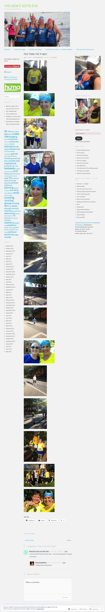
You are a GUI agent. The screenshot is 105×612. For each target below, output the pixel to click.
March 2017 (9, 264)
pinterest (14, 182)
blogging (13, 136)
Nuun (78, 204)
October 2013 (10, 308)
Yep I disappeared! (11, 111)
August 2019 (9, 246)
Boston (69, 540)
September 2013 (10, 310)
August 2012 (9, 344)
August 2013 (9, 313)
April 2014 (9, 295)
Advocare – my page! (82, 184)
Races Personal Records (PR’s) (85, 49)
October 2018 (10, 248)
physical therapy (10, 180)
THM (13, 216)
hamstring (8, 158)
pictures (7, 182)
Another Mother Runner (83, 150)
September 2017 (10, 251)
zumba (7, 236)
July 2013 (8, 315)
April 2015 (9, 282)
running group (9, 201)
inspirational (10, 163)
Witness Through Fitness (83, 173)
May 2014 (8, 292)
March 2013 (9, 326)
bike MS (11, 134)
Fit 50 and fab (80, 153)
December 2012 (10, 333)
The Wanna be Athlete (83, 171)
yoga (16, 234)
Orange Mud (80, 207)
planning (8, 187)
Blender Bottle (81, 186)
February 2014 (10, 300)
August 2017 (9, 254)
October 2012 (10, 338)
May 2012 (8, 351)
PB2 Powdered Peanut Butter (85, 212)
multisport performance (10, 176)
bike (6, 133)
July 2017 (8, 256)
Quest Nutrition (81, 214)
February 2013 (10, 328)
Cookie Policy (40, 609)
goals (5, 156)
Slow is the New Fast (82, 163)
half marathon (12, 156)
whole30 (16, 227)
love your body (8, 171)
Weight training (8, 227)
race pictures (8, 193)
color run (6, 142)
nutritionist (15, 178)
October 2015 (10, 277)
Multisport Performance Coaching (86, 202)
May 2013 (8, 320)
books (6, 139)
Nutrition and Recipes (35, 49)
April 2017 (9, 261)
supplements (16, 211)
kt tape (17, 169)
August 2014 (9, 290)
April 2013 (9, 323)
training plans (14, 218)
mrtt (30, 533)
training (7, 218)
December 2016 (10, 272)
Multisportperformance (12, 173)
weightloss (12, 225)
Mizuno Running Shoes (83, 199)
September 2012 (10, 341)
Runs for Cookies (81, 160)
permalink (54, 57)
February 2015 (10, 284)
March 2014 (9, 297)
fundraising (7, 154)
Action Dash (15, 132)
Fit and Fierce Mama (82, 155)
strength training (11, 208)
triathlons (9, 222)
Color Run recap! (29, 540)
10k (8, 131)
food (18, 149)
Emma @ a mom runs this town (39, 551)
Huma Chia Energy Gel (83, 194)
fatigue (6, 149)
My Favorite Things (19, 49)
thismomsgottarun (38, 57)
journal (7, 165)
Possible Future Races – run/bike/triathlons (59, 49)
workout (12, 231)
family (16, 146)
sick (10, 206)
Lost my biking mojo (11, 114)
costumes (14, 141)
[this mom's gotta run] (37, 30)
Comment (65, 597)
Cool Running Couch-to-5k (84, 189)
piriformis (8, 185)
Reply (66, 551)
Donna (12, 144)
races (33, 533)
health (15, 158)
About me (7, 49)
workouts (9, 234)
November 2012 (10, 336)
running (9, 197)
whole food (7, 230)
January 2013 (10, 331)
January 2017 (10, 269)
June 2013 (9, 318)
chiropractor (13, 139)
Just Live (14, 166)
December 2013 (10, 302)
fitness (13, 148)
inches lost (14, 160)
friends (12, 151)
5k (27, 533)
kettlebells (9, 168)
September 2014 (10, 287)
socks (14, 205)
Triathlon (7, 220)
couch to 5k (7, 144)
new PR (8, 178)
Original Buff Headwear (83, 209)
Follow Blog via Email (82, 130)
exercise (8, 146)
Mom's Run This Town (83, 158)
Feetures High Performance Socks (86, 191)
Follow (79, 138)
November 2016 (10, 274)
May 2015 (8, 279)
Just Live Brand (81, 196)
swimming (9, 213)
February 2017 (10, 266)
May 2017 (8, 259)
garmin (14, 153)
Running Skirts (81, 217)
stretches (8, 210)
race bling (13, 190)
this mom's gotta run (21, 6)
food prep (7, 151)
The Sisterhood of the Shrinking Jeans (87, 168)
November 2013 (10, 305)
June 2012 (9, 349)
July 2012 (8, 346)
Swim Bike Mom (81, 165)
